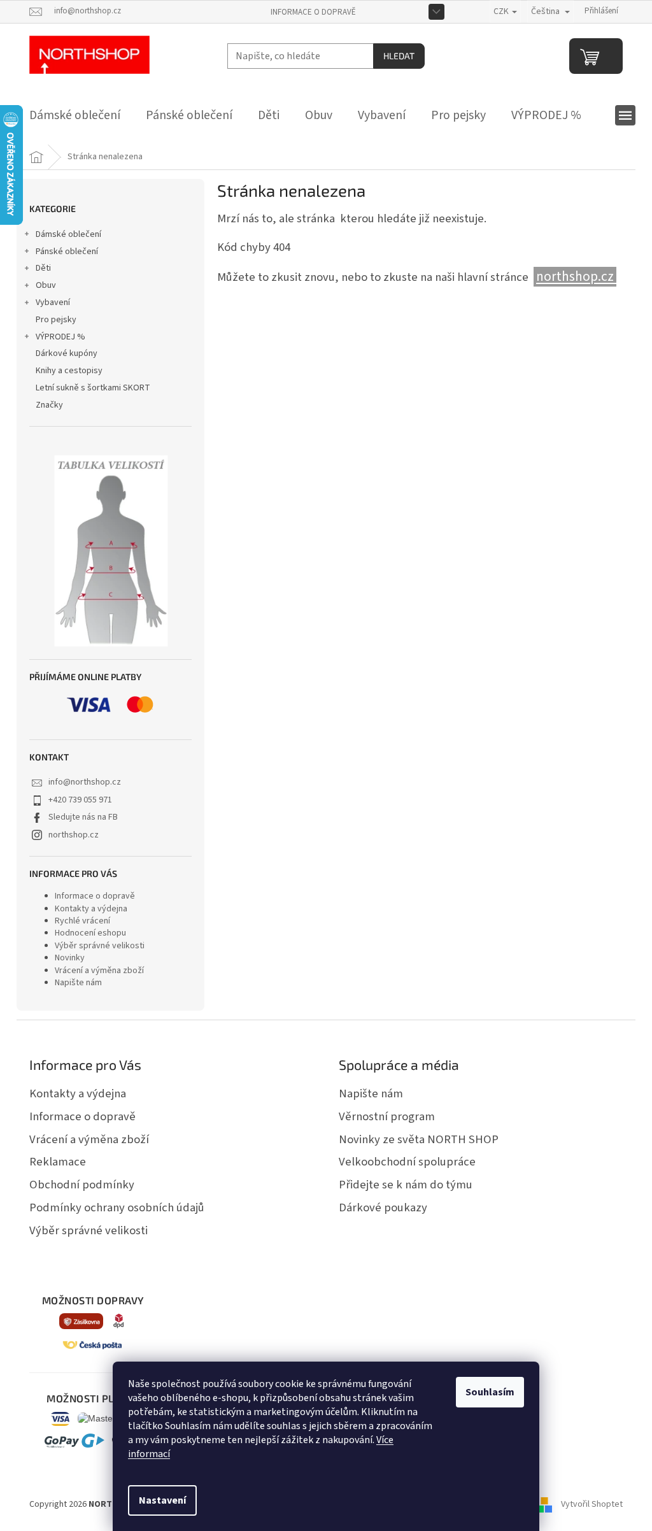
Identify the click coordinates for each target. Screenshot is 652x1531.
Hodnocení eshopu (90, 933)
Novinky (70, 957)
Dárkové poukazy (383, 1207)
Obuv (46, 285)
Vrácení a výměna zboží (99, 970)
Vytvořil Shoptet (592, 1505)
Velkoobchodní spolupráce (407, 1161)
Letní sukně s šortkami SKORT (93, 387)
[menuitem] (75, 115)
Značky (49, 405)
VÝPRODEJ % (60, 337)
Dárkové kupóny (66, 353)
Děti (43, 268)
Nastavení (162, 1500)
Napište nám (78, 982)
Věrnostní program (387, 1116)
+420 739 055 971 (80, 800)
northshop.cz (73, 835)
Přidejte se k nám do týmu (405, 1184)
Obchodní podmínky (81, 1184)
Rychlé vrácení (82, 921)
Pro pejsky (56, 319)
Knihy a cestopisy (69, 370)
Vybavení (53, 302)
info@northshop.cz (84, 782)
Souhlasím (489, 1392)
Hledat (399, 55)
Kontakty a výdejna (91, 908)
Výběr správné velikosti (100, 945)
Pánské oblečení (67, 251)
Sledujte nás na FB (83, 817)
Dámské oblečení (68, 234)
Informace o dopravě (313, 12)
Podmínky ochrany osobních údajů (116, 1207)
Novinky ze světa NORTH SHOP (419, 1139)
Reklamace (57, 1161)
